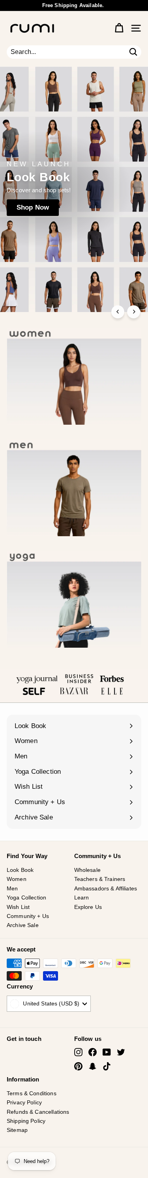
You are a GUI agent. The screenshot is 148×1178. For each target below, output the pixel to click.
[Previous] (117, 311)
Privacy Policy (24, 1102)
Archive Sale (23, 925)
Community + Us (28, 916)
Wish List (18, 907)
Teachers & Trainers (100, 879)
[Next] (133, 311)
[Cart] (119, 28)
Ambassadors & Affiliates (105, 888)
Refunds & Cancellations (38, 1112)
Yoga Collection (26, 897)
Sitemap (17, 1130)
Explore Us (88, 907)
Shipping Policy (26, 1121)
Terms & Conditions (31, 1093)
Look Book (20, 870)
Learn (81, 897)
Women (16, 879)
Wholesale (87, 870)
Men (12, 888)
